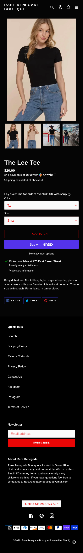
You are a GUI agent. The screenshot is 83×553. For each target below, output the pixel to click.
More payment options (41, 253)
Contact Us (15, 376)
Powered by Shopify (59, 540)
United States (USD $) (40, 504)
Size (6, 213)
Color (7, 198)
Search (12, 336)
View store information (21, 270)
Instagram (14, 397)
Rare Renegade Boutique (21, 7)
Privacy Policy (17, 366)
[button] (30, 175)
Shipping (9, 180)
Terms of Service (18, 407)
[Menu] (76, 7)
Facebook (14, 386)
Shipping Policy (17, 346)
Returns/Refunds (18, 356)
